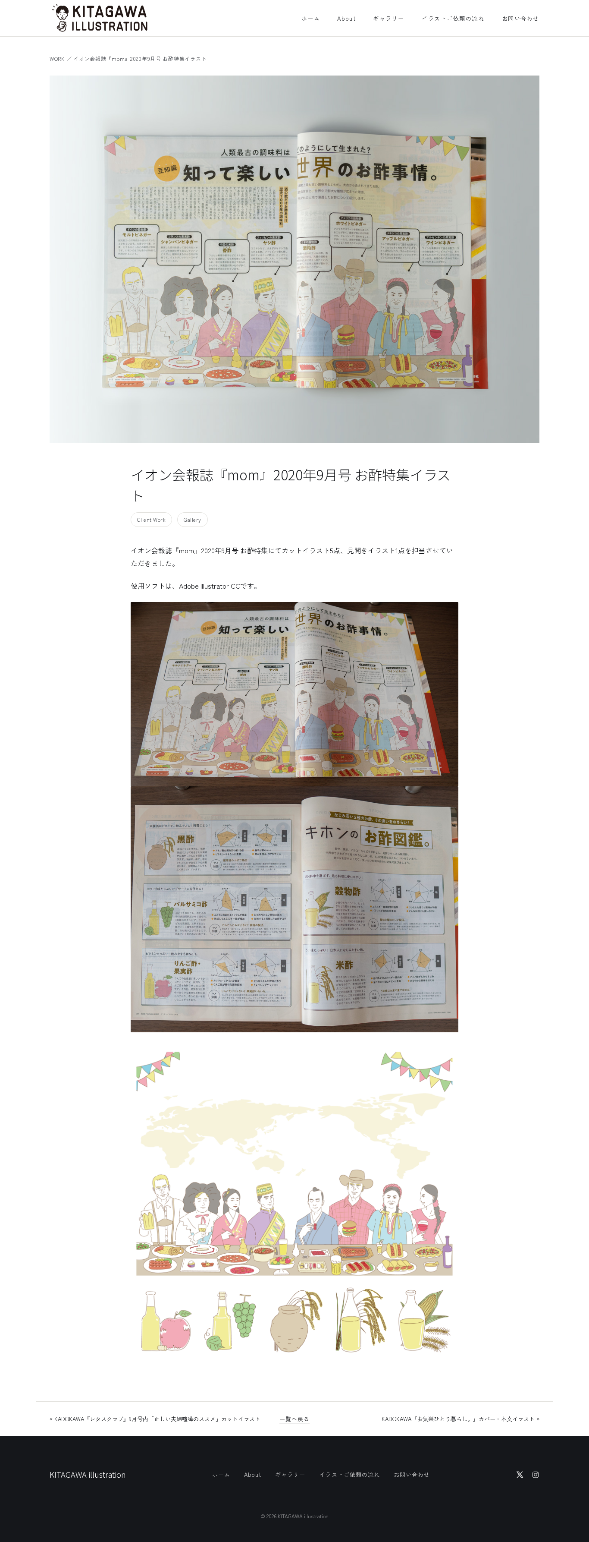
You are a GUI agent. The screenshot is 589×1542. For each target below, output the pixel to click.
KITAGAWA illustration (88, 1474)
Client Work (151, 519)
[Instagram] (535, 1475)
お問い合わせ (520, 18)
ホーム (310, 18)
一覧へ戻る (294, 1419)
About (346, 18)
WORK (57, 58)
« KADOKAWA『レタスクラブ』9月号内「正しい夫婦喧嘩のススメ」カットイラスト (155, 1419)
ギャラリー (388, 18)
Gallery (192, 519)
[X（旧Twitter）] (520, 1475)
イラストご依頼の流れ (453, 18)
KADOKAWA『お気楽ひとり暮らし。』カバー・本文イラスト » (460, 1419)
